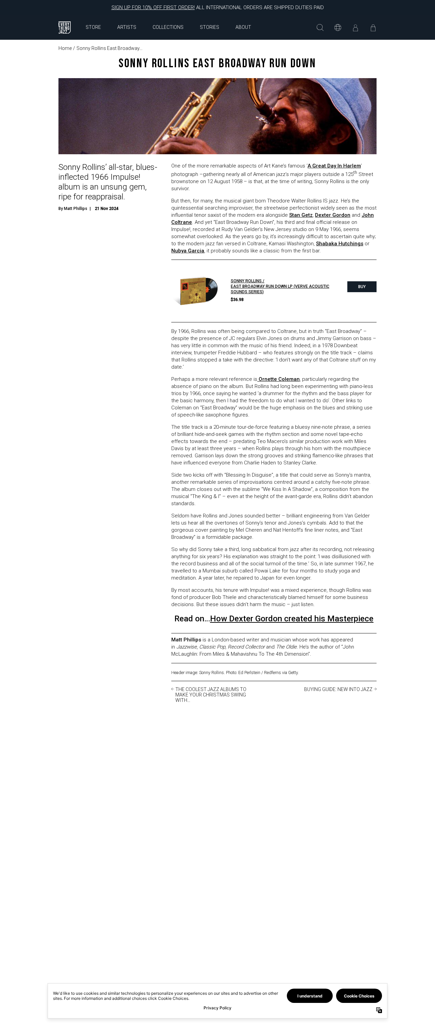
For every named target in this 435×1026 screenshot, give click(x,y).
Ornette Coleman (278, 379)
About (243, 27)
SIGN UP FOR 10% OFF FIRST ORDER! (153, 7)
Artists (126, 27)
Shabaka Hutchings (339, 244)
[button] (320, 27)
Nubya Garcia (187, 251)
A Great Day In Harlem (334, 166)
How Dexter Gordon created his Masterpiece (291, 618)
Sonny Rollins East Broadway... (109, 48)
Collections (168, 27)
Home (65, 48)
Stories (209, 27)
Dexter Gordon (332, 215)
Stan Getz (301, 215)
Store (93, 27)
